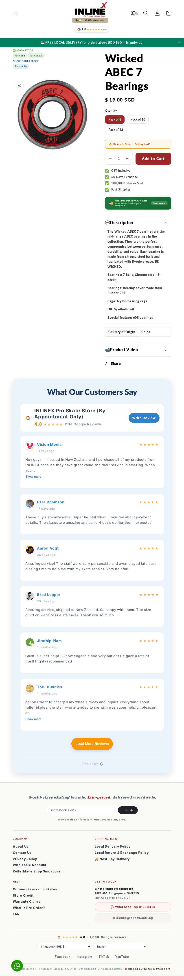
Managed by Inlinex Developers (147, 968)
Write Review (144, 418)
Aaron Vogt (48, 548)
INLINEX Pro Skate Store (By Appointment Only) (69, 413)
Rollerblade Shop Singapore (36, 871)
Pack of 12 (115, 130)
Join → (128, 810)
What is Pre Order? (29, 908)
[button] (15, 13)
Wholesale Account (29, 865)
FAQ (16, 914)
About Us (20, 846)
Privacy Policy (25, 859)
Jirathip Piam (49, 640)
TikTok (104, 957)
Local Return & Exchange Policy (122, 853)
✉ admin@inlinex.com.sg (133, 918)
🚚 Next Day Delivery (112, 859)
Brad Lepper (49, 594)
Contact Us (22, 853)
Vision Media (49, 444)
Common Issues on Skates (35, 889)
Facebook (62, 957)
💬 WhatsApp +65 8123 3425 (133, 907)
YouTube (122, 957)
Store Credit (23, 895)
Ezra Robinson (50, 502)
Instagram (84, 957)
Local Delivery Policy (113, 846)
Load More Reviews (92, 744)
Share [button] (116, 363)
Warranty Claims (26, 901)
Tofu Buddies (49, 687)
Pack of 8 (114, 119)
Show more (33, 476)
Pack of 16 (138, 119)
